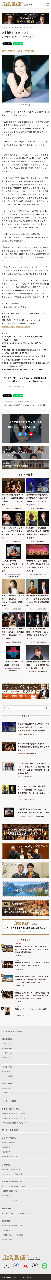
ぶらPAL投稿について (11, 1156)
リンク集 (6, 1164)
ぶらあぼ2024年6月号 (12, 405)
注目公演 (31, 37)
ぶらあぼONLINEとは (12, 1181)
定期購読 (6, 1152)
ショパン (19, 402)
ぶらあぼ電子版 (9, 1142)
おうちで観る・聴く (11, 1108)
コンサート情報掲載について (14, 1186)
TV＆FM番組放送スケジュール (15, 1123)
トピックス (7, 1053)
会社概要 (6, 1220)
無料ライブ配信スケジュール (14, 1113)
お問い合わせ (8, 1239)
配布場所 (6, 1147)
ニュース (6, 1044)
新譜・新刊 (7, 1067)
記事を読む (7, 1038)
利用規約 (6, 1195)
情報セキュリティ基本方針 (13, 1235)
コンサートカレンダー (12, 1031)
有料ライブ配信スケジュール (14, 1118)
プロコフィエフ (30, 405)
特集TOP (6, 1088)
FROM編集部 (8, 1076)
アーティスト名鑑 (10, 1130)
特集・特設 (7, 1083)
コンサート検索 (9, 1101)
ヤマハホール (8, 1093)
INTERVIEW (21, 37)
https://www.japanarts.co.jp (16, 326)
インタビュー (8, 1062)
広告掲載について (10, 1191)
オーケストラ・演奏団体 (12, 1174)
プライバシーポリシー (11, 1200)
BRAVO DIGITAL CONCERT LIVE (16, 1213)
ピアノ (29, 402)
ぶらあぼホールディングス (13, 1225)
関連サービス (8, 1208)
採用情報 (6, 1230)
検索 (45, 708)
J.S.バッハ (8, 402)
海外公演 (6, 1071)
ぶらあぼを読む (9, 1137)
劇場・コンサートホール (12, 1169)
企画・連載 (7, 1048)
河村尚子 (43, 405)
